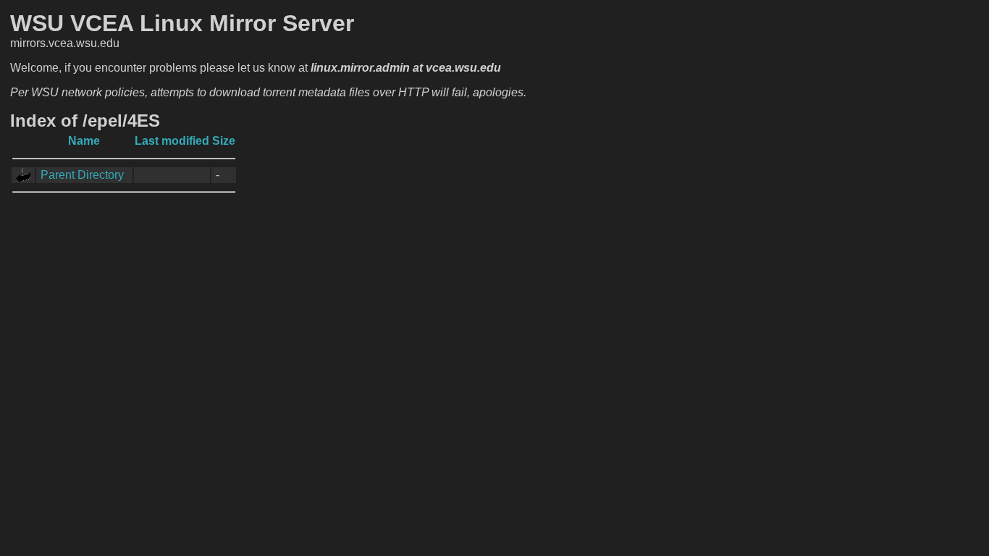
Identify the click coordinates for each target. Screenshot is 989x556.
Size (223, 141)
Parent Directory (82, 175)
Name (84, 141)
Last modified (172, 141)
